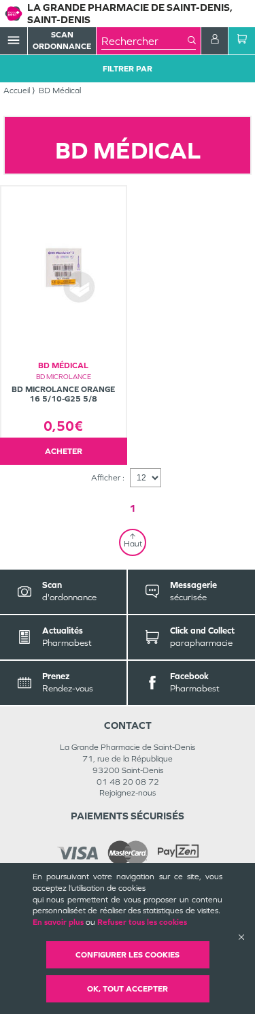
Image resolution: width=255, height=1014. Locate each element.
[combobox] (144, 41)
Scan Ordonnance (62, 40)
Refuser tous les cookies (142, 922)
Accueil (16, 90)
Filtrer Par (127, 68)
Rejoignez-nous (127, 793)
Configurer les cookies (127, 955)
